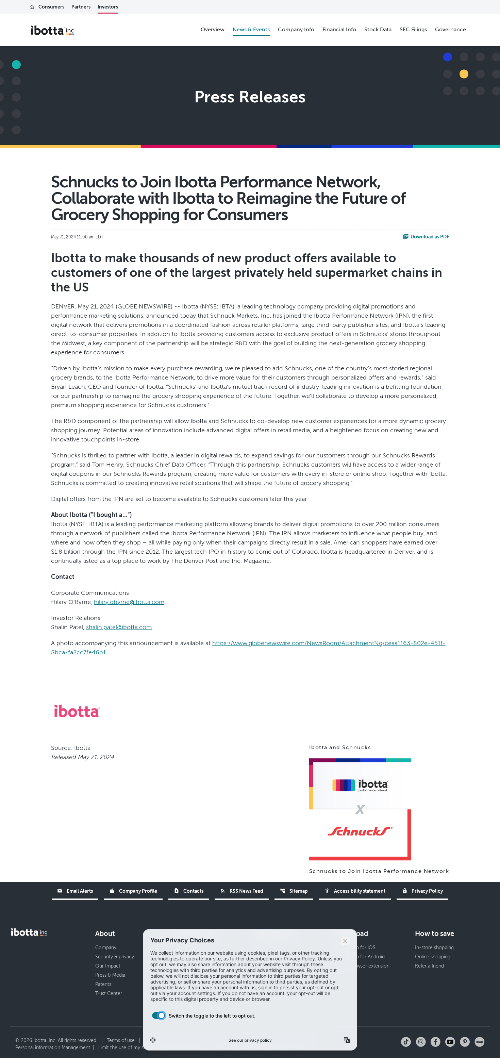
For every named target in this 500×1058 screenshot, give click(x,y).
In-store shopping (434, 947)
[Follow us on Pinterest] (465, 1041)
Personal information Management (52, 1047)
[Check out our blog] (479, 1041)
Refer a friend (429, 966)
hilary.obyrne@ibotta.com (129, 602)
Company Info (296, 30)
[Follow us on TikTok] (406, 1041)
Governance (450, 30)
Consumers (51, 7)
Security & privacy (114, 956)
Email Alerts (75, 891)
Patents (103, 984)
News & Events (251, 30)
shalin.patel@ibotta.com (119, 627)
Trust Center (108, 993)
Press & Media (110, 975)
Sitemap (294, 891)
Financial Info (339, 30)
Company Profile (133, 891)
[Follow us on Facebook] (435, 1041)
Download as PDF (430, 236)
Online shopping (432, 956)
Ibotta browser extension (362, 966)
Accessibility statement (354, 891)
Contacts (188, 891)
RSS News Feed (241, 891)
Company (105, 947)
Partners (80, 7)
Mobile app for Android (360, 956)
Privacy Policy (422, 891)
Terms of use (121, 1040)
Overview (212, 30)
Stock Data (377, 30)
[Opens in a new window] (360, 808)
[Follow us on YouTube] (450, 1041)
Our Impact (107, 966)
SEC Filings (413, 30)
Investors (108, 7)
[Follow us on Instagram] (421, 1041)
